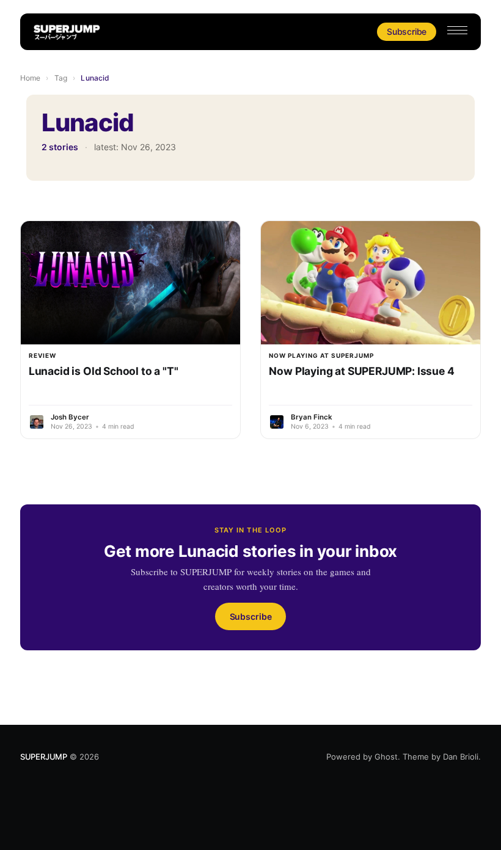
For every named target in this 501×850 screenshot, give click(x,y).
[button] (457, 30)
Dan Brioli (460, 756)
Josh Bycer (70, 417)
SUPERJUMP (43, 756)
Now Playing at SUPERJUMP (321, 355)
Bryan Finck (311, 417)
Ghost (386, 756)
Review (42, 355)
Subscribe (406, 31)
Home (30, 77)
